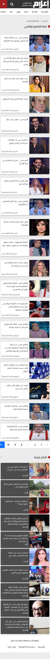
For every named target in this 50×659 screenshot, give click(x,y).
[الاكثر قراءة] (0, 457)
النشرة (34, 12)
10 (8, 445)
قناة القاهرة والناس (32, 21)
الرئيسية (44, 12)
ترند (11, 12)
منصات (3, 12)
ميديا (26, 12)
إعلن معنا (12, 647)
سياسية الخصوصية (27, 647)
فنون (18, 12)
